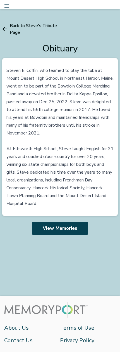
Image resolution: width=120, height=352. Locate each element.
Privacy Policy (77, 340)
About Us (16, 328)
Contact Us (18, 340)
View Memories (60, 228)
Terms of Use (77, 328)
